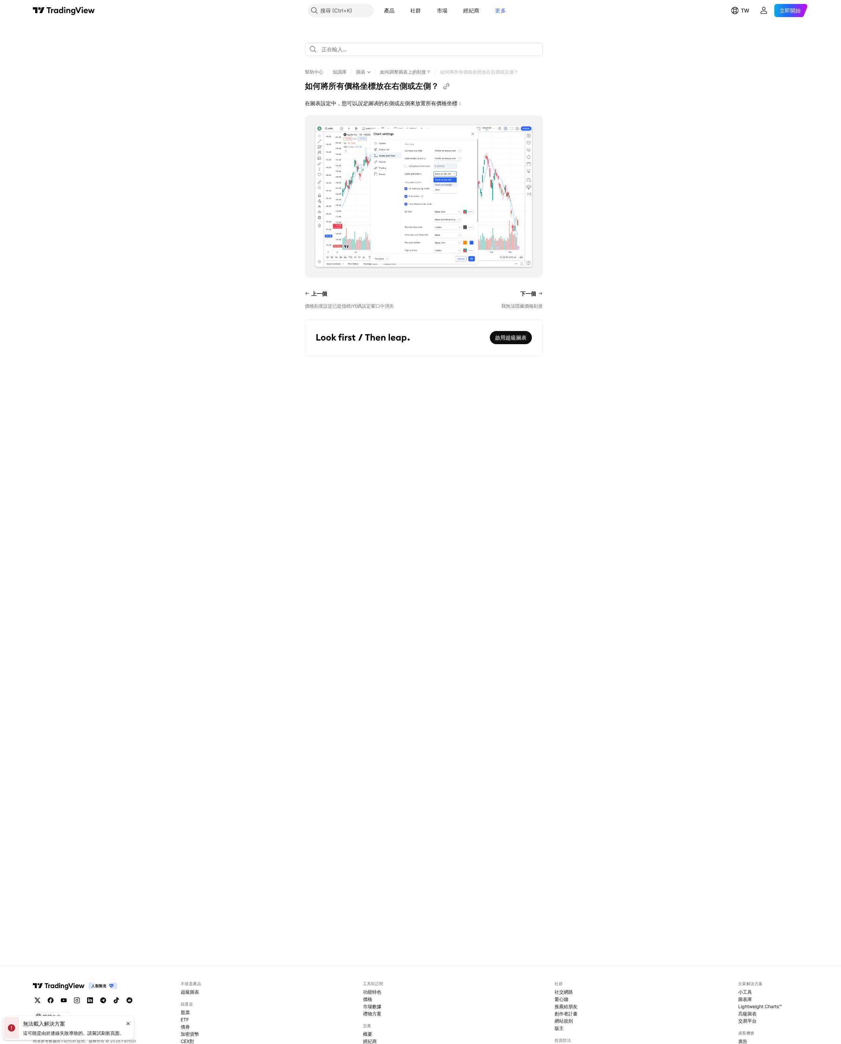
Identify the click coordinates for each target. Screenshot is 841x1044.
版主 (559, 1028)
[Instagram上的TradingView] (76, 1000)
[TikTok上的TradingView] (116, 1000)
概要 (367, 1034)
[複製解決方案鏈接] (446, 86)
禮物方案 (372, 1013)
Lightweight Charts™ (760, 1006)
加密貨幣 (190, 1034)
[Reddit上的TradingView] (129, 1000)
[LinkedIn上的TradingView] (90, 1000)
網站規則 (564, 1021)
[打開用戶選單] (763, 10)
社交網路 (564, 992)
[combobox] (424, 49)
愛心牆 (561, 999)
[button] (399, 10)
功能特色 (372, 992)
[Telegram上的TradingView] (103, 1000)
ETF (185, 1019)
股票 (185, 1012)
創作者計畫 (566, 1013)
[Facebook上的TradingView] (50, 1000)
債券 (185, 1027)
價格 (367, 999)
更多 (500, 10)
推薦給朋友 (566, 1006)
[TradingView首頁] (64, 10)
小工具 (745, 992)
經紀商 (471, 10)
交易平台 (747, 1021)
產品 (389, 10)
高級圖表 (747, 1013)
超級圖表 (190, 992)
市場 (442, 10)
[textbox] (426, 49)
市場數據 (372, 1006)
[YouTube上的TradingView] (63, 1000)
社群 (415, 10)
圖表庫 (745, 999)
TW (745, 10)
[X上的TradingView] (37, 1000)
